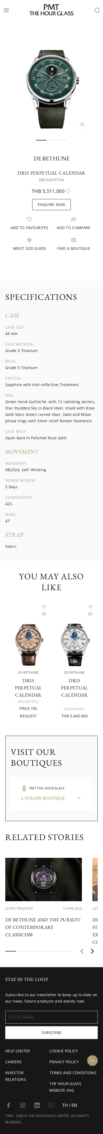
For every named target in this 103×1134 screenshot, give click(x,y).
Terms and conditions (72, 1072)
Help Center (17, 1050)
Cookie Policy (63, 1050)
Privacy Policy (63, 1061)
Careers (13, 1061)
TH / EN (69, 1105)
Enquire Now (51, 204)
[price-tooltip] (67, 191)
